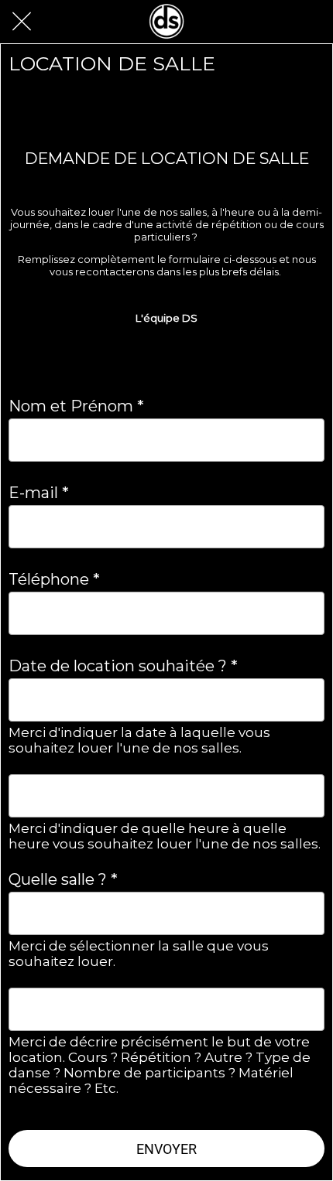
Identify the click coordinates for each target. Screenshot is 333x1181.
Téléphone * (54, 579)
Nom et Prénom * (76, 406)
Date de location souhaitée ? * (123, 666)
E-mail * (39, 492)
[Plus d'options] (311, 21)
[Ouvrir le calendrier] (303, 700)
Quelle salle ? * (63, 879)
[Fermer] (21, 21)
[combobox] (152, 914)
